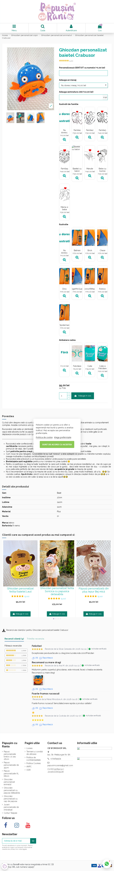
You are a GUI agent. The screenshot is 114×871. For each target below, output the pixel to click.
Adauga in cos (84, 396)
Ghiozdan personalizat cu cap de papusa (11, 798)
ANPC (29, 766)
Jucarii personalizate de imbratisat (11, 807)
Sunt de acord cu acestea (57, 444)
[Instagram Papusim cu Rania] (16, 825)
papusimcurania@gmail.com (60, 765)
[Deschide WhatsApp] (106, 863)
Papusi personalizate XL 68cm (11, 773)
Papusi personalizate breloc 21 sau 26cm (10, 755)
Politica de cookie (44, 437)
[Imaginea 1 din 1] (38, 680)
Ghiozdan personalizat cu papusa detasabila (12, 790)
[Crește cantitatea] (68, 394)
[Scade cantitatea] (68, 397)
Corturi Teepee (10, 813)
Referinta (7, 526)
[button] (16, 651)
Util (36, 658)
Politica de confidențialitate (33, 758)
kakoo (11, 523)
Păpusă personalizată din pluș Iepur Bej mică (94, 590)
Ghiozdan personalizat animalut (9, 782)
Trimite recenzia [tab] (35, 638)
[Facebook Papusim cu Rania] (5, 825)
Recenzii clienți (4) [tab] (14, 638)
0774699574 (55, 759)
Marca (5, 523)
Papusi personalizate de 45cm (11, 765)
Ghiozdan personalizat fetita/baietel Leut (20, 590)
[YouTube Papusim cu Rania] (27, 825)
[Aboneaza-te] (33, 841)
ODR (28, 770)
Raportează (48, 658)
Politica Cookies (33, 763)
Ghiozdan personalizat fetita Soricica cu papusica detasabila (57, 591)
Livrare (29, 748)
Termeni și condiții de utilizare (34, 752)
